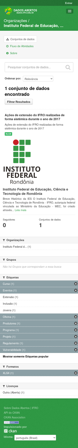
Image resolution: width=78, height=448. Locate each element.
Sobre (13, 53)
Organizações (15, 20)
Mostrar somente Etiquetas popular (25, 356)
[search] (68, 67)
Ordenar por (12, 78)
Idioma (8, 437)
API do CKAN (12, 412)
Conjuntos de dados (22, 39)
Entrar (68, 3)
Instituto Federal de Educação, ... (33, 25)
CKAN (10, 431)
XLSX (8, 133)
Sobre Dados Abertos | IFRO (21, 408)
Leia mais (20, 210)
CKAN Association (14, 417)
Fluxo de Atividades (21, 46)
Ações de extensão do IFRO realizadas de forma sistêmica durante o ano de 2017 (35, 117)
